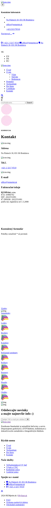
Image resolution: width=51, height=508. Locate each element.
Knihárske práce (13, 470)
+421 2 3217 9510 (11, 43)
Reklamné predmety (9, 353)
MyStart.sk (22, 495)
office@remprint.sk (30, 43)
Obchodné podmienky (15, 505)
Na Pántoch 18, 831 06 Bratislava (20, 20)
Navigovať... (6, 34)
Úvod (8, 70)
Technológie (11, 84)
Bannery (4, 372)
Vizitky (4, 308)
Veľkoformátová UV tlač (16, 465)
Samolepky (5, 313)
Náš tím (15, 77)
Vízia (14, 74)
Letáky (4, 323)
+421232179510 (13, 29)
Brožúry (4, 333)
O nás (8, 72)
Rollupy (4, 363)
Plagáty (4, 382)
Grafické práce (12, 472)
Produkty (10, 81)
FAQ (8, 500)
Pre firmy (10, 86)
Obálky (4, 392)
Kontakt (9, 91)
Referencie (16, 79)
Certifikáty (10, 88)
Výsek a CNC (12, 467)
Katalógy (5, 343)
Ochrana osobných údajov (17, 502)
